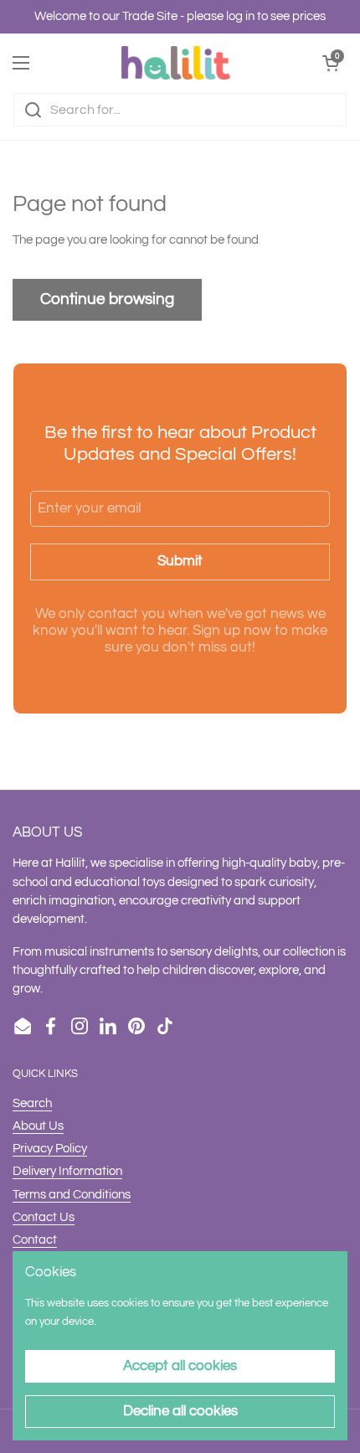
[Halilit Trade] (176, 63)
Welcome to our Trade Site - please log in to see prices (180, 16)
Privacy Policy (50, 1148)
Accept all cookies (180, 1365)
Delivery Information (67, 1171)
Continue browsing (107, 299)
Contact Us (44, 1217)
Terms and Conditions (72, 1194)
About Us (38, 1126)
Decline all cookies (180, 1411)
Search (32, 1103)
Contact (35, 1240)
